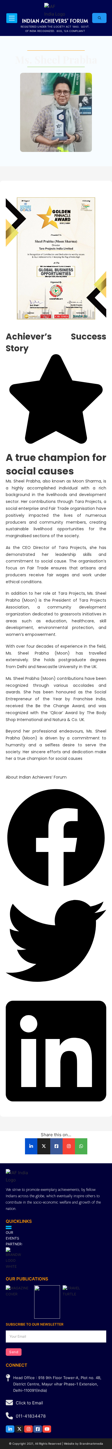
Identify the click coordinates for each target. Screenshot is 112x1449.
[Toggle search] (99, 18)
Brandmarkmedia (91, 1443)
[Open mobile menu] (12, 18)
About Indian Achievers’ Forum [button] (36, 777)
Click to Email (29, 1403)
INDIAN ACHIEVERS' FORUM (55, 20)
